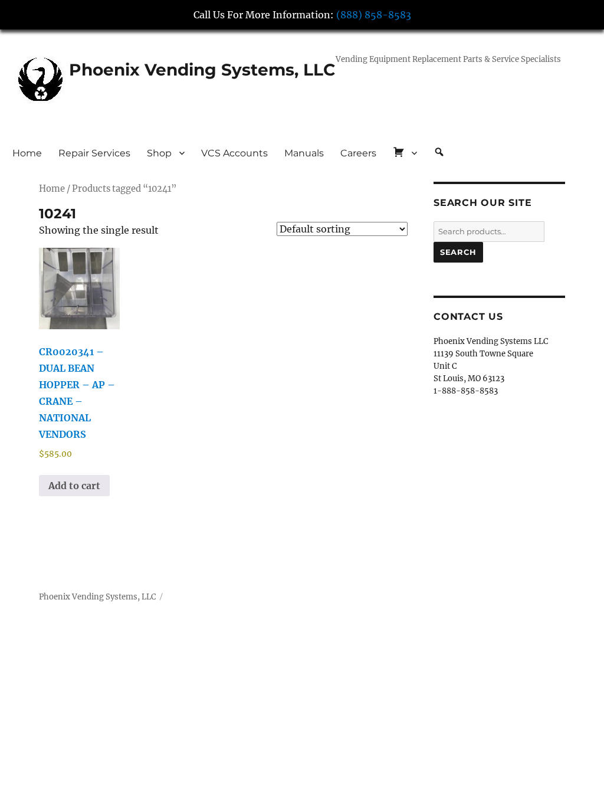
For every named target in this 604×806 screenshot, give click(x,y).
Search (458, 252)
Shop (159, 153)
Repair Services (94, 153)
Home (27, 153)
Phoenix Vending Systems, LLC (202, 70)
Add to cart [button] (74, 486)
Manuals (304, 153)
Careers (358, 153)
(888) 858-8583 (373, 15)
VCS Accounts (234, 153)
